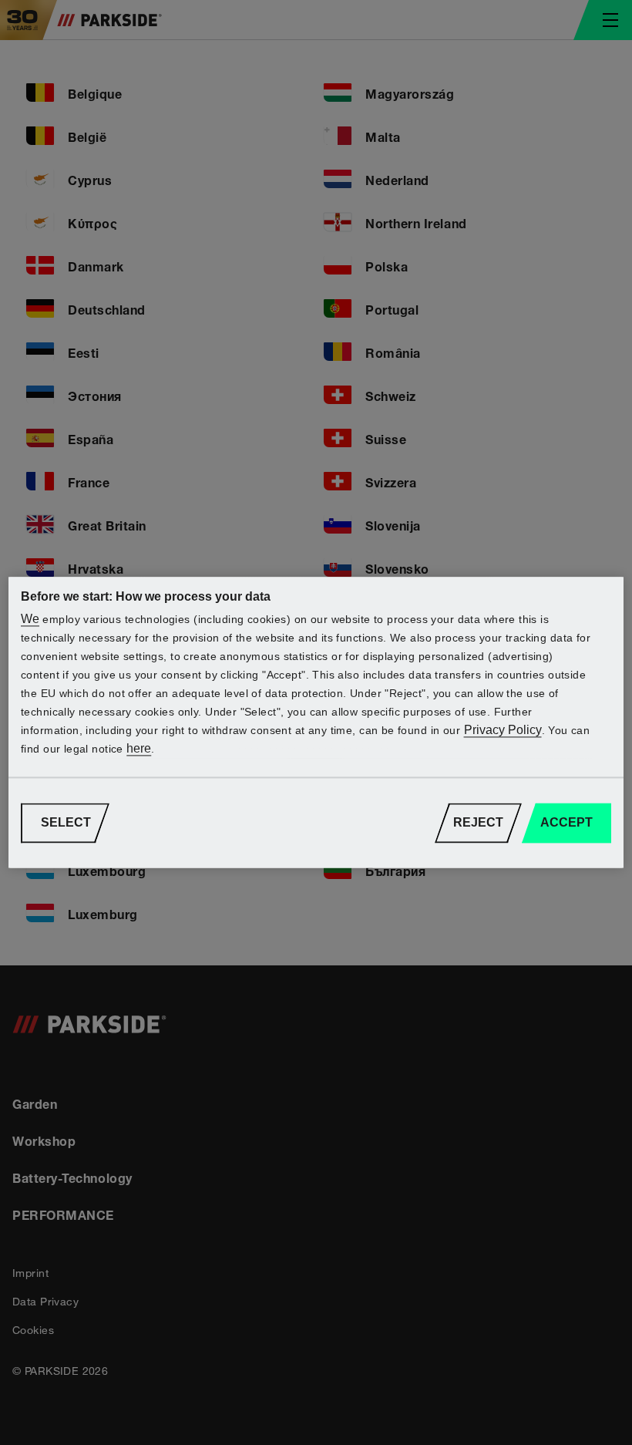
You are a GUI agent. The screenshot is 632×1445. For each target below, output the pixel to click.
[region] (316, 722)
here (138, 749)
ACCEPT (566, 823)
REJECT (478, 823)
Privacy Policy (503, 730)
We (30, 619)
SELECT (66, 823)
